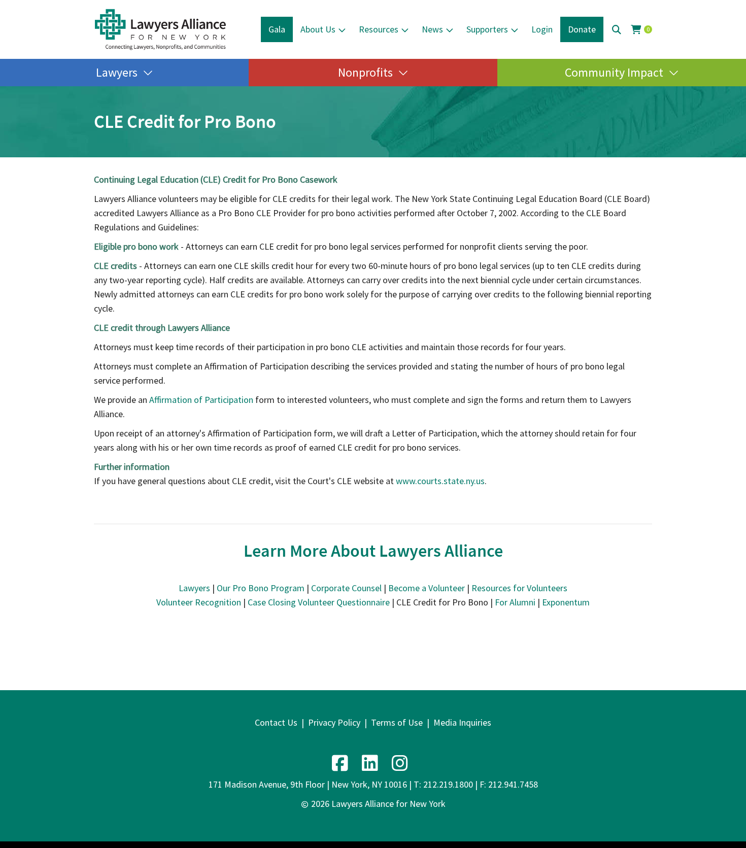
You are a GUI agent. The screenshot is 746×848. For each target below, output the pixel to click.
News (432, 29)
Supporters (487, 29)
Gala (276, 29)
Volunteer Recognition (198, 602)
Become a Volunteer (426, 588)
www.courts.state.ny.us (440, 481)
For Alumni (515, 602)
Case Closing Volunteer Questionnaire (319, 602)
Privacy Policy (334, 722)
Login (542, 29)
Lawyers (117, 72)
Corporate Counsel (346, 588)
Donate (582, 29)
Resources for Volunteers (519, 588)
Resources (378, 29)
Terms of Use (397, 722)
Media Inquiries (462, 722)
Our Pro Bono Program (260, 588)
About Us (317, 29)
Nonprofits (365, 72)
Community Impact (614, 72)
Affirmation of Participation (201, 399)
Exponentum (566, 602)
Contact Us (276, 722)
